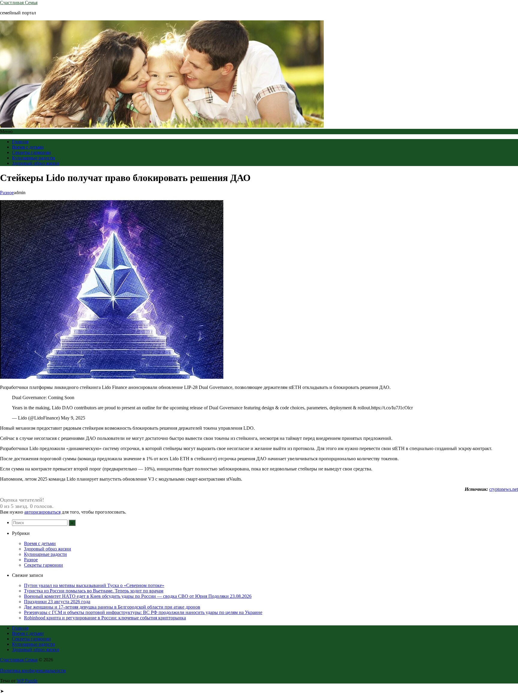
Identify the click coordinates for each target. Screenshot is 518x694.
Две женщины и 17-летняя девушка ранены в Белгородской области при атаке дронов (112, 606)
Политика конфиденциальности (33, 670)
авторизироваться (42, 512)
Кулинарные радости (33, 157)
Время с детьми (28, 147)
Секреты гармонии (31, 152)
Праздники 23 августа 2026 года (57, 601)
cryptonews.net (503, 489)
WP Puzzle (27, 680)
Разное (7, 192)
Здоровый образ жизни (35, 163)
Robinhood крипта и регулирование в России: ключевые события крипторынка (105, 617)
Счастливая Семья (18, 2)
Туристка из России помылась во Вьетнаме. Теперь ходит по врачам (93, 590)
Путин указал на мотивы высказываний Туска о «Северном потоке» (94, 585)
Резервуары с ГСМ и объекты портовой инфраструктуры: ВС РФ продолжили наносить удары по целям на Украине (143, 612)
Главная (20, 141)
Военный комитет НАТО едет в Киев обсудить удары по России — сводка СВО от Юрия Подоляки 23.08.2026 (138, 596)
